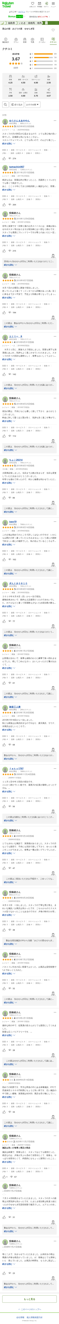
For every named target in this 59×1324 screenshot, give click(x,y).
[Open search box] (5, 104)
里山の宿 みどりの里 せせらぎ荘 (18, 28)
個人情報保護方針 (35, 1317)
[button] (17, 122)
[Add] (53, 30)
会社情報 (20, 1317)
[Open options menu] (55, 120)
